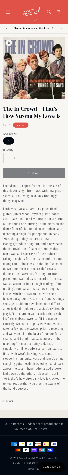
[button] (8, 11)
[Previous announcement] (6, 28)
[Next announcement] (61, 28)
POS (36, 458)
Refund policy (31, 463)
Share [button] (9, 400)
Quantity (8, 150)
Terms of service (36, 468)
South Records (26, 458)
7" (10, 142)
